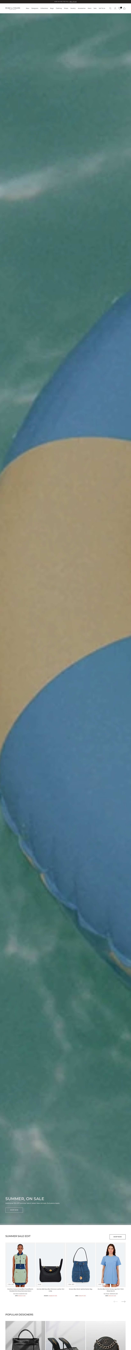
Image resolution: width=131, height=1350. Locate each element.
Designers (34, 8)
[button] (110, 8)
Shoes (66, 8)
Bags (52, 8)
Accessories (81, 8)
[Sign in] (115, 8)
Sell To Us (102, 8)
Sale (95, 8)
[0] (120, 8)
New (27, 8)
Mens (89, 8)
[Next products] (123, 1302)
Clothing (59, 8)
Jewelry (73, 8)
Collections (44, 8)
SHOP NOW (75, 1)
